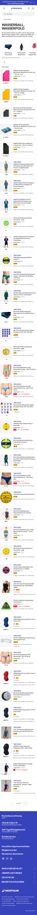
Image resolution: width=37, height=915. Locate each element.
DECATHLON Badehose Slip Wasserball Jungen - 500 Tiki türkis (24, 368)
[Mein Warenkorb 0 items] (33, 8)
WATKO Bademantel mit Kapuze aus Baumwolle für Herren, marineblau (23, 238)
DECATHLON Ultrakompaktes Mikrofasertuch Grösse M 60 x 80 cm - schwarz (24, 109)
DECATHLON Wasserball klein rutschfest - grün (22, 218)
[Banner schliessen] (33, 2)
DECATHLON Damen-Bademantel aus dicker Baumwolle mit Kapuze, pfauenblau (24, 458)
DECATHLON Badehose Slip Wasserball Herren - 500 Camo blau (23, 477)
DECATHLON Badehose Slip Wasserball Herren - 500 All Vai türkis (23, 388)
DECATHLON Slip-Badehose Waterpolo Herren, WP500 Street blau (23, 313)
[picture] (6, 76)
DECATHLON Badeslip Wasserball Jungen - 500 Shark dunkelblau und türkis (23, 276)
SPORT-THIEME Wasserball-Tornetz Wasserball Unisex (24, 638)
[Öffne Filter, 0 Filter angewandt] (4, 62)
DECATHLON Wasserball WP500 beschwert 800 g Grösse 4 (23, 693)
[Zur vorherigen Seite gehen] (12, 803)
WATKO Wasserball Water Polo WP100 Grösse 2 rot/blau (23, 568)
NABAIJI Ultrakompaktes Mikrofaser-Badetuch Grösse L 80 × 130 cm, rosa (24, 72)
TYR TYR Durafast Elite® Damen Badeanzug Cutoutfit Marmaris (23, 730)
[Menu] (4, 8)
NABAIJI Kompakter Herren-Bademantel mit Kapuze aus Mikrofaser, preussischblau (22, 201)
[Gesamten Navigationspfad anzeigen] (2, 19)
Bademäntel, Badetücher (21, 53)
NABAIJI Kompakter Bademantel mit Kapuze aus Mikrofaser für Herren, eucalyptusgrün (23, 165)
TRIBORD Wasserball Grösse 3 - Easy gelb (23, 424)
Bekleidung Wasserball (8, 53)
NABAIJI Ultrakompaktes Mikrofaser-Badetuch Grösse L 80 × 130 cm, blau (24, 126)
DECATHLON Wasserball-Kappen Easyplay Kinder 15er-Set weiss (23, 405)
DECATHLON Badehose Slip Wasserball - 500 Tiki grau (22, 655)
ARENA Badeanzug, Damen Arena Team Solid (24, 620)
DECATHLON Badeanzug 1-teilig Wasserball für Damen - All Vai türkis (23, 531)
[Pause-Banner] (30, 2)
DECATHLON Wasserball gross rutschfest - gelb (23, 549)
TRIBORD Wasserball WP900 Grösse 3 (22, 258)
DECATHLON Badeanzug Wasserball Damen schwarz (22, 512)
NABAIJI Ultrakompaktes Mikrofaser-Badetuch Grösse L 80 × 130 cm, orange (24, 90)
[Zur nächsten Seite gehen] (25, 803)
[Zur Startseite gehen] (16, 8)
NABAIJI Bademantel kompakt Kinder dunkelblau (23, 764)
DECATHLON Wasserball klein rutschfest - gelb (22, 347)
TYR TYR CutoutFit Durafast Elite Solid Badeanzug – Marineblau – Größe (23, 585)
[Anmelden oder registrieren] (29, 8)
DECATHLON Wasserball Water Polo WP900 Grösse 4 (23, 441)
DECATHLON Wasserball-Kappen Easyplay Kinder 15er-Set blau (23, 331)
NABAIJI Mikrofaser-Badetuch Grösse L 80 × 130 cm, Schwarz (23, 144)
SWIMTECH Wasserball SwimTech (24, 494)
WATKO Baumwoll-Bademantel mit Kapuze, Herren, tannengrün (24, 293)
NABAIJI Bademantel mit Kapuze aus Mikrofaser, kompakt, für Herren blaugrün (23, 184)
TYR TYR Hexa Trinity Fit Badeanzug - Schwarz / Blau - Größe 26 (22, 784)
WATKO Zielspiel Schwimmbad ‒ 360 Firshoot (23, 601)
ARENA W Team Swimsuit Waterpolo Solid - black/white (22, 747)
